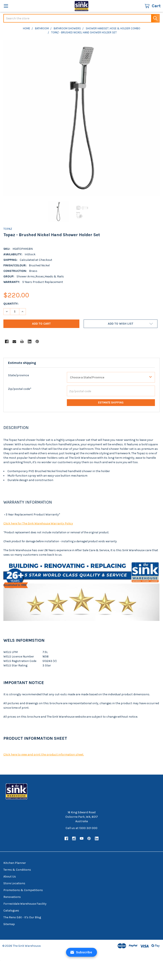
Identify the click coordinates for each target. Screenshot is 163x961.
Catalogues (11, 910)
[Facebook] (6, 341)
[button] (120, 323)
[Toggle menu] (6, 6)
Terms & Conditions (17, 870)
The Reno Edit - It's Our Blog (22, 917)
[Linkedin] (29, 341)
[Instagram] (74, 838)
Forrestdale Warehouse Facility (24, 904)
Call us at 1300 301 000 (81, 828)
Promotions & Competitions (23, 890)
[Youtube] (81, 838)
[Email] (14, 341)
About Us (9, 876)
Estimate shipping (111, 402)
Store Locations (14, 883)
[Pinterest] (37, 341)
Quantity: (10, 303)
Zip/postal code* (19, 389)
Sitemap (9, 924)
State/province (18, 375)
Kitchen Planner (14, 863)
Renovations (12, 897)
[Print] (22, 341)
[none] (81, 118)
